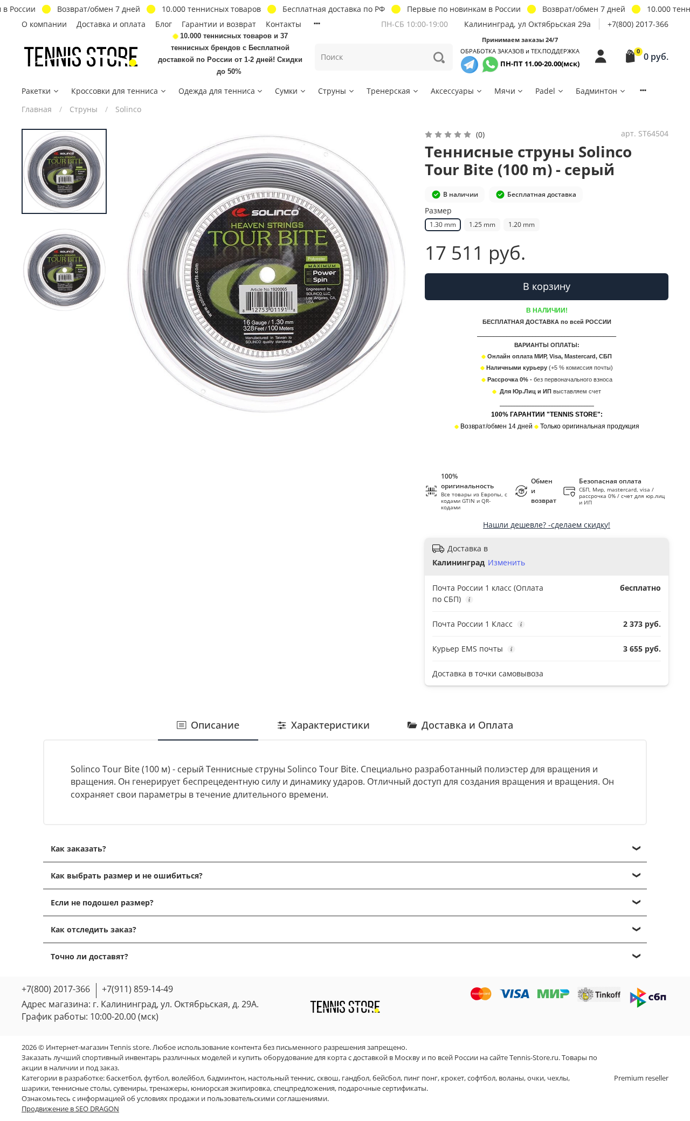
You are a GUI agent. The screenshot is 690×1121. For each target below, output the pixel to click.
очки (535, 1078)
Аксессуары (452, 91)
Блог (163, 24)
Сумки (286, 91)
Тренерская (388, 91)
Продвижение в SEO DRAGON (70, 1108)
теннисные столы (81, 1088)
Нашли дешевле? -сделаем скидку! (546, 525)
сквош (328, 1078)
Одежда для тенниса (216, 91)
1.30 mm (443, 224)
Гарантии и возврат (219, 24)
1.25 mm (482, 224)
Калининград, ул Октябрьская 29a (527, 24)
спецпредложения (304, 1088)
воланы (511, 1078)
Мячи (504, 91)
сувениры (129, 1088)
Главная (37, 109)
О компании (44, 24)
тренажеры (168, 1088)
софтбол (481, 1078)
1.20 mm (521, 224)
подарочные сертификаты (382, 1088)
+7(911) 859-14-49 (137, 989)
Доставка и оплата (111, 24)
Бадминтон (596, 91)
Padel (545, 91)
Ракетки (36, 91)
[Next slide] (391, 272)
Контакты (283, 24)
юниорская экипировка (230, 1088)
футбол (156, 1078)
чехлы (557, 1078)
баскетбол (123, 1078)
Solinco (128, 109)
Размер (438, 211)
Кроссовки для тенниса (114, 91)
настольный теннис (281, 1078)
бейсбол (386, 1078)
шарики (35, 1088)
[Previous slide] (140, 272)
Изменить (506, 563)
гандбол (355, 1078)
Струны (332, 91)
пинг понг (421, 1078)
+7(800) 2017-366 (638, 24)
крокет (452, 1078)
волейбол (187, 1078)
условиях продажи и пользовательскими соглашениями (232, 1098)
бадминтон (226, 1078)
